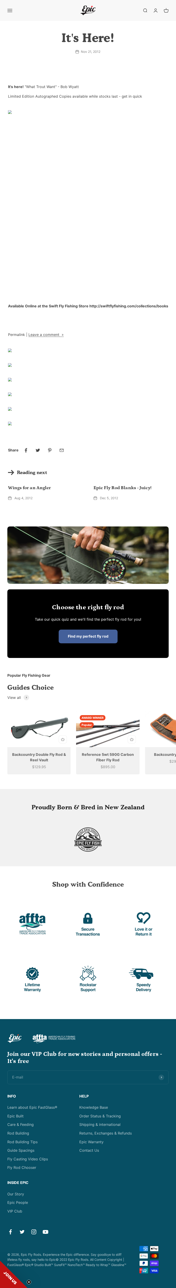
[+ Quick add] (63, 739)
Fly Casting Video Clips (27, 1159)
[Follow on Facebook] (10, 1232)
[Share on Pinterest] (49, 450)
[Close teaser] (29, 1282)
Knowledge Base (93, 1107)
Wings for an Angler (29, 487)
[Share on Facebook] (25, 450)
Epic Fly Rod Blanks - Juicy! (122, 487)
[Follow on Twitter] (22, 1232)
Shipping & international (100, 1124)
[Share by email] (61, 450)
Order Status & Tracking (100, 1116)
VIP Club (14, 1211)
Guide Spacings (20, 1150)
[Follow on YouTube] (45, 1232)
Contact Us (89, 1150)
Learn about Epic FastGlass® (32, 1107)
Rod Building (18, 1133)
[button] (14, 1274)
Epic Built (15, 1116)
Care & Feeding (20, 1124)
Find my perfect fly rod (88, 636)
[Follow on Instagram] (34, 1232)
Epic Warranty (91, 1142)
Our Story (15, 1194)
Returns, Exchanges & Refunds (105, 1133)
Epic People (17, 1202)
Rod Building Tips (22, 1142)
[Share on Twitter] (37, 450)
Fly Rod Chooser (21, 1167)
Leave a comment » (46, 334)
